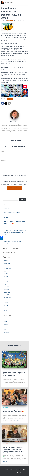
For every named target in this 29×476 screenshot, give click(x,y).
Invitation (6, 326)
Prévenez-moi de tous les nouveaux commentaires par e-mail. (14, 181)
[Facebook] (1, 237)
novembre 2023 (7, 307)
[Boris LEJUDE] (14, 114)
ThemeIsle (19, 472)
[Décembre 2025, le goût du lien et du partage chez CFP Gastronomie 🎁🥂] (14, 397)
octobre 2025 (6, 265)
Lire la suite (10, 384)
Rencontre (6, 334)
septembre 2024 (7, 297)
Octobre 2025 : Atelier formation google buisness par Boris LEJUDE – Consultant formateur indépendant (14, 241)
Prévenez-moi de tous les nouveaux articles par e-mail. (14, 184)
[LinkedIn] (1, 239)
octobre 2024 (6, 294)
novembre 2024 (7, 292)
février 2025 (6, 286)
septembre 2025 (7, 268)
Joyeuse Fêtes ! (7, 208)
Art (4, 319)
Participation (6, 332)
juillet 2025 (6, 273)
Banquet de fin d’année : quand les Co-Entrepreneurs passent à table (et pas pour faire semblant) (14, 215)
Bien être (6, 321)
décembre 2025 (7, 260)
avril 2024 (6, 305)
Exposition (6, 324)
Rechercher (5, 197)
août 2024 (6, 300)
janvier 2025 (6, 289)
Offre (5, 329)
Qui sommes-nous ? (20, 469)
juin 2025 (6, 276)
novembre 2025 (7, 263)
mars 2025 (6, 284)
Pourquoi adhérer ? (9, 469)
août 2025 (6, 271)
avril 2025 (6, 281)
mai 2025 (6, 279)
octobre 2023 (6, 310)
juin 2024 (6, 302)
